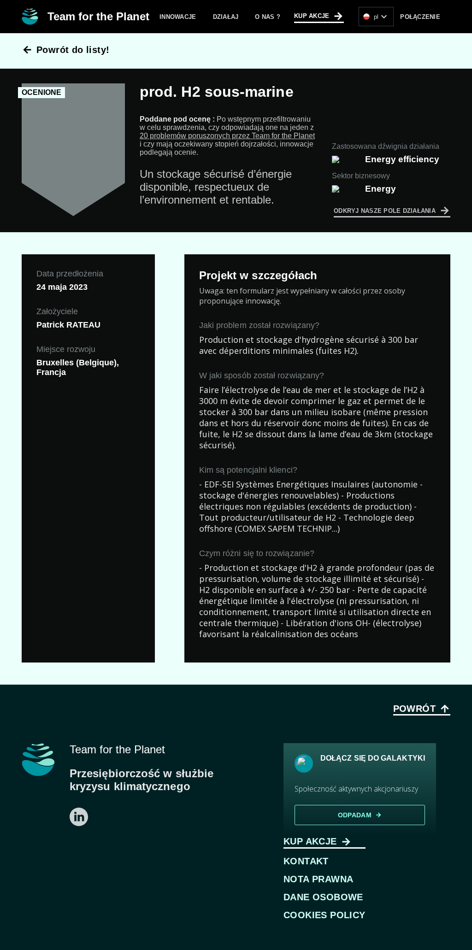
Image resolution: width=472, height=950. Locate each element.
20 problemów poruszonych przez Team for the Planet (227, 136)
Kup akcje (319, 16)
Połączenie (420, 16)
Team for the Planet (98, 16)
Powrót (421, 708)
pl (381, 16)
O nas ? (267, 16)
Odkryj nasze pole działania (392, 210)
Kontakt (306, 861)
